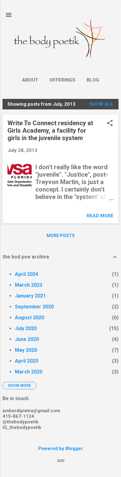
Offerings (62, 80)
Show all (101, 104)
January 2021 (30, 296)
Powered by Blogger (60, 448)
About (30, 80)
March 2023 (28, 285)
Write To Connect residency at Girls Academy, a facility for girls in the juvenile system (50, 130)
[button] (110, 123)
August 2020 (29, 317)
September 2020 (34, 307)
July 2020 (26, 328)
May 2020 (26, 350)
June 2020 (27, 339)
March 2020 (28, 372)
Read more (100, 216)
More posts (61, 235)
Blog (93, 80)
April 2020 (26, 361)
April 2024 (26, 274)
